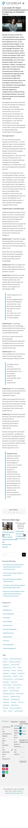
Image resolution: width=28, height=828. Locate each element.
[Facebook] (3, 765)
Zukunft (10, 711)
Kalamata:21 (21, 673)
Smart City (6, 696)
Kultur (21, 676)
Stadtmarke (6, 699)
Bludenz (5, 662)
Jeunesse (13, 673)
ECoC (14, 667)
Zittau (4, 711)
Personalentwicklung (8, 693)
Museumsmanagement (10, 629)
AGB (22, 793)
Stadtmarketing (7, 637)
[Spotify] (7, 772)
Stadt (24, 728)
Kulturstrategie (7, 621)
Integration (6, 673)
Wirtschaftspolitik (8, 644)
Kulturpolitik (6, 618)
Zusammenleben (18, 711)
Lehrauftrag (11, 688)
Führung (13, 670)
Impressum (19, 791)
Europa (19, 667)
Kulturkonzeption (19, 679)
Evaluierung (6, 670)
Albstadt (5, 659)
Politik (24, 734)
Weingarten (6, 705)
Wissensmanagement (9, 648)
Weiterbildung (15, 705)
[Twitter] (7, 765)
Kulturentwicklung (8, 679)
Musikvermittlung (14, 691)
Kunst (4, 688)
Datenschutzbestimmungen (12, 793)
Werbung (5, 708)
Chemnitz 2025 (15, 664)
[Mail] (3, 775)
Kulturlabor (6, 682)
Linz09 (18, 688)
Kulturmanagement (8, 614)
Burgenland (6, 664)
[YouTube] (3, 769)
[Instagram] (7, 769)
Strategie (13, 702)
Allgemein (6, 606)
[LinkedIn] (3, 772)
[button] (3, 535)
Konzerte (15, 676)
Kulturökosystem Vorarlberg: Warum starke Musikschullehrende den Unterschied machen (9, 539)
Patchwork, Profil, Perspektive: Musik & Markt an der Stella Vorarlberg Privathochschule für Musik (13, 594)
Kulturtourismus (7, 625)
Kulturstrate (14, 682)
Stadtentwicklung (8, 633)
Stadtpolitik (6, 702)
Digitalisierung (7, 610)
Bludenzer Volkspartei (15, 662)
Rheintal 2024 (20, 693)
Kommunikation (7, 676)
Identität (20, 670)
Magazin (5, 691)
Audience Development (15, 659)
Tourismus (6, 641)
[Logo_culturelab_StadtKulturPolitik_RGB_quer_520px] (11, 2)
